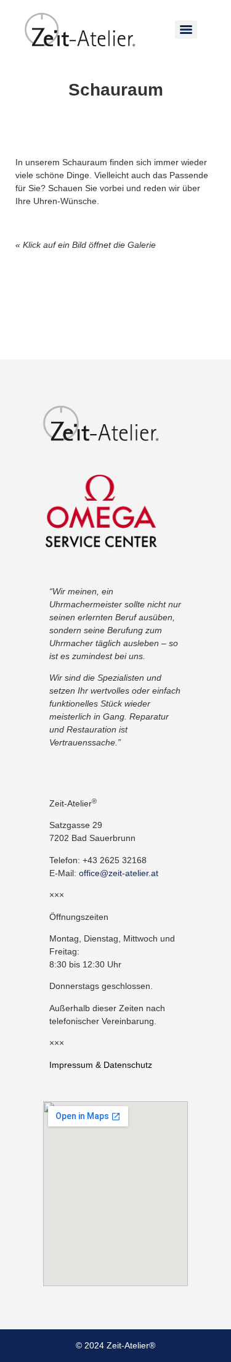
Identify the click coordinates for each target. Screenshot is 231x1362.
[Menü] (186, 29)
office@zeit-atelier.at (118, 873)
